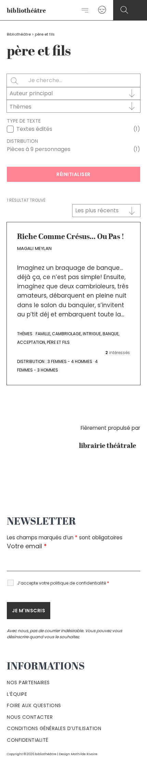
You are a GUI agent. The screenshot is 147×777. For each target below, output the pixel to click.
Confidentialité (28, 740)
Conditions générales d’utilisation (54, 728)
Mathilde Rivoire (84, 754)
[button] (124, 10)
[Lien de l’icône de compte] (102, 10)
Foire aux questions (34, 705)
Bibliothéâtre (19, 34)
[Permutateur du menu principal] (85, 10)
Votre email (27, 546)
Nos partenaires (28, 682)
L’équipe (17, 694)
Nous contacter (30, 717)
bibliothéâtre (26, 11)
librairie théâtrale (109, 446)
